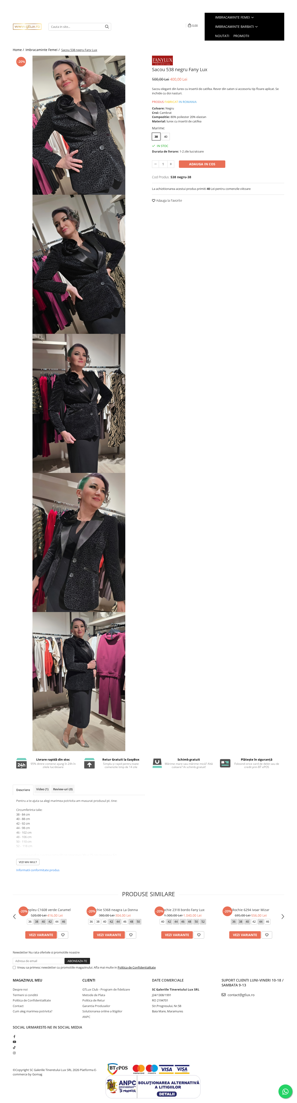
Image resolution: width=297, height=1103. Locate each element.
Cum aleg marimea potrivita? (32, 1011)
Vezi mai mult (28, 862)
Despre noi (20, 989)
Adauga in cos (202, 164)
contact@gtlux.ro (241, 994)
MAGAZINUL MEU (27, 980)
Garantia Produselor (96, 1006)
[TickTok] (14, 1047)
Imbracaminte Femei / (43, 50)
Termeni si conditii (25, 995)
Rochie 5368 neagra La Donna (115, 910)
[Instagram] (14, 1053)
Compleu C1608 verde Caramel (47, 910)
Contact (18, 1006)
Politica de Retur (93, 1000)
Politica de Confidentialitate (137, 967)
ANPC (86, 1017)
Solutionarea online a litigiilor (102, 1011)
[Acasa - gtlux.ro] (27, 26)
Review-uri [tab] (63, 789)
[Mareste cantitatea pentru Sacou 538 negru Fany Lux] (170, 164)
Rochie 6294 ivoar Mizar (250, 910)
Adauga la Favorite (168, 200)
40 (165, 136)
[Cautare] (107, 27)
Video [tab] (42, 789)
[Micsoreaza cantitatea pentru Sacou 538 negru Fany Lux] (155, 164)
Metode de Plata (93, 995)
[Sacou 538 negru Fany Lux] (79, 125)
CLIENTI (88, 980)
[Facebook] (14, 1036)
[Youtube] (14, 1042)
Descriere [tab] (23, 790)
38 (156, 136)
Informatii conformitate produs (37, 870)
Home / (19, 50)
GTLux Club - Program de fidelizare (106, 989)
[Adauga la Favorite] (63, 935)
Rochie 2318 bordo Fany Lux (182, 910)
